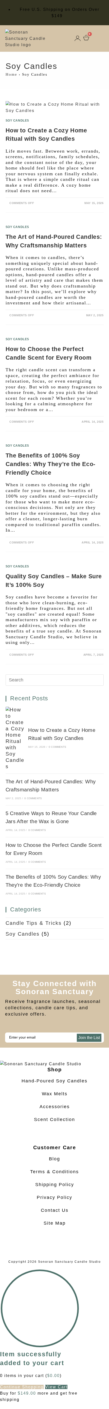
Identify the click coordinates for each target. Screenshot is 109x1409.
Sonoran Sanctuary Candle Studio (69, 1261)
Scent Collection (54, 1119)
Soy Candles (17, 120)
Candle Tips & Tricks (34, 923)
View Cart (56, 1387)
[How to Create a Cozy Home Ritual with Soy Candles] (15, 738)
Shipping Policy (54, 1184)
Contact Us (54, 1210)
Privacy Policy (54, 1197)
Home (11, 74)
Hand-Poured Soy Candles (54, 1080)
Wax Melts (54, 1093)
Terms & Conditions (54, 1171)
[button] (100, 38)
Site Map (55, 1223)
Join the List (89, 1038)
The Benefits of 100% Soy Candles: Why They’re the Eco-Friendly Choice (51, 464)
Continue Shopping (22, 1387)
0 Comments (57, 746)
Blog (54, 1158)
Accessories (55, 1106)
